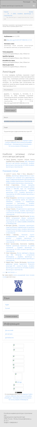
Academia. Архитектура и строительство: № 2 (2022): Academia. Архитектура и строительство (20, 194)
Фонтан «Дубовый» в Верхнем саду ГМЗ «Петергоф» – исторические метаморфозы (20, 255)
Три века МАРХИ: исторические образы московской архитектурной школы (20, 218)
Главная (6, 12)
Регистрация (26, 2)
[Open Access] (18, 346)
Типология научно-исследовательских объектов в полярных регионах (20, 236)
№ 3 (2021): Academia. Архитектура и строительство (18, 121)
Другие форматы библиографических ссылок (18, 107)
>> (16, 272)
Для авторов (8, 334)
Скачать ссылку (10, 110)
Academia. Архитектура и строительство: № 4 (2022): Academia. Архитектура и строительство (20, 267)
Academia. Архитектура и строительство (12, 6)
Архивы (31, 12)
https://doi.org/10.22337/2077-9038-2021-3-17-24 (19, 40)
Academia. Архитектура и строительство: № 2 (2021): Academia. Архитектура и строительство (20, 165)
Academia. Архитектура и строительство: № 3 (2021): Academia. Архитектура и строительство (20, 231)
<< (3, 272)
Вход (34, 2)
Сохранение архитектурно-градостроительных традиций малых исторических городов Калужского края (20, 227)
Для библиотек (9, 337)
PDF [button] (18, 32)
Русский (7, 308)
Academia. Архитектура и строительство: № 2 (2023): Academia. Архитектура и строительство (20, 205)
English (7, 304)
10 (13, 272)
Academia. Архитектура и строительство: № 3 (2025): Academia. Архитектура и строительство (20, 258)
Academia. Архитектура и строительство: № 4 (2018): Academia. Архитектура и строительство (20, 212)
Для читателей (9, 330)
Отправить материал (11, 316)
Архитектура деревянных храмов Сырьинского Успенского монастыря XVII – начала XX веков (20, 264)
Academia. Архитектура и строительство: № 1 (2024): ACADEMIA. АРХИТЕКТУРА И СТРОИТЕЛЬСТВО (20, 221)
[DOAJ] (18, 364)
